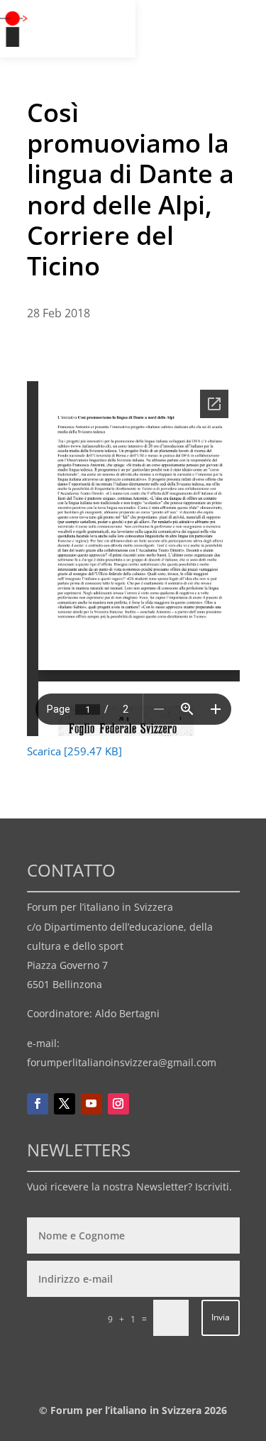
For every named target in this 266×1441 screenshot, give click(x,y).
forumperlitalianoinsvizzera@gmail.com (121, 1062)
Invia (220, 1317)
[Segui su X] (64, 1103)
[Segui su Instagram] (118, 1103)
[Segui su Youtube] (91, 1103)
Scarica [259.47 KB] (74, 751)
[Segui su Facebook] (37, 1103)
